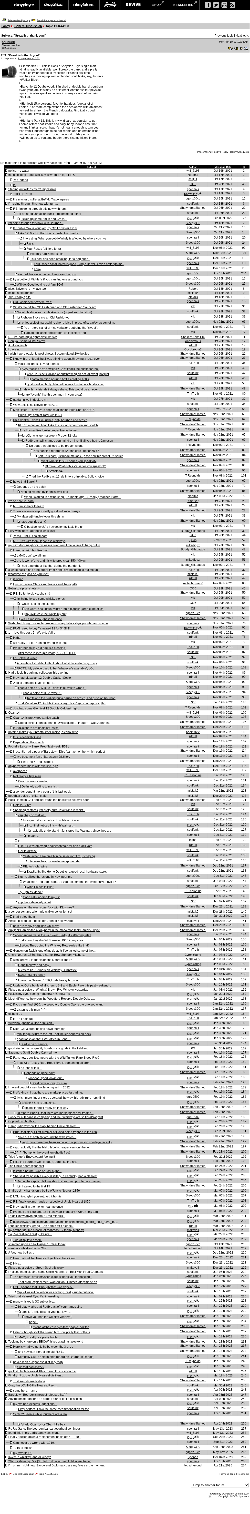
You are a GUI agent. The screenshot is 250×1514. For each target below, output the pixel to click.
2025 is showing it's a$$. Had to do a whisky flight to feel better (49, 1461)
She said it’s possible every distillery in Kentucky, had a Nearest (55, 1176)
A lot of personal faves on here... (34, 683)
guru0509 (193, 1096)
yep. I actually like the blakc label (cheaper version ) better (51, 1147)
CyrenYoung (193, 954)
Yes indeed (20, 180)
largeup (110, 5)
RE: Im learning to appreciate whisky (32, 337)
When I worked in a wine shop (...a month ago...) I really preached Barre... (72, 497)
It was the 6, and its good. (37, 762)
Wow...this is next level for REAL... (35, 405)
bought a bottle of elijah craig (27, 795)
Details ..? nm (22, 805)
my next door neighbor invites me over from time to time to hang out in (54, 545)
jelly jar (18, 579)
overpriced (20, 771)
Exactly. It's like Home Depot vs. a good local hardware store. (67, 871)
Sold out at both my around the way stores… (47, 1137)
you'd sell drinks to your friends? (39, 364)
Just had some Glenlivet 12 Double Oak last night (45, 708)
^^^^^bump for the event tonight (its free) (43, 1152)
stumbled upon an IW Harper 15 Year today (36, 1244)
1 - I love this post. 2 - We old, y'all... (31, 632)
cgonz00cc (193, 198)
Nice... (17, 1263)
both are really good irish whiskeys (36, 926)
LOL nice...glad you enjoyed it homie (37, 1196)
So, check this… (31, 1068)
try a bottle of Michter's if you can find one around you (48, 279)
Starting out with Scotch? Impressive (32, 189)
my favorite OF (22, 1453)
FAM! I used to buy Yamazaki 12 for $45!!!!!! (41, 628)
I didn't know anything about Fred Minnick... (36, 1216)
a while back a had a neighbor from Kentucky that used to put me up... (54, 570)
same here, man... (25, 1390)
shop (156, 5)
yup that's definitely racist (34, 902)
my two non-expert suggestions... (35, 1404)
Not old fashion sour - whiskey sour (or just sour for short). (55, 312)
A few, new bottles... (21, 1252)
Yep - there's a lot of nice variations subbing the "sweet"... (61, 327)
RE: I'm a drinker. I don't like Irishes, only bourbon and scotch (58, 425)
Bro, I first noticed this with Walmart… (51, 825)
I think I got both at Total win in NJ (40, 415)
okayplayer (24, 5)
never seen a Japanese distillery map (38, 1362)
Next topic (242, 35)
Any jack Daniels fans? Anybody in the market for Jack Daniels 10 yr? (54, 930)
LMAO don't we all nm (31, 555)
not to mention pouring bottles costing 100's (60, 379)
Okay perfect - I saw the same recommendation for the (53, 1409)
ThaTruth (193, 363)
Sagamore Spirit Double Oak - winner (33, 1052)
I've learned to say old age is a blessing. (39, 648)
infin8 (193, 840)
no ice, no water (18, 170)
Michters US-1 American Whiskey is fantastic (47, 970)
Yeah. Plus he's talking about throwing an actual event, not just (68, 374)
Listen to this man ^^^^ (32, 1009)
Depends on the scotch (28, 742)
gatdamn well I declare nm (30, 399)
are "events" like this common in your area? (54, 394)
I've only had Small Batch (46, 254)
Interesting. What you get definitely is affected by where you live (64, 238)
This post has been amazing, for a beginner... (60, 259)
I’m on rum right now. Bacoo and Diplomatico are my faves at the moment (56, 1465)
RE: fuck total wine (35, 866)
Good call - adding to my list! (41, 897)
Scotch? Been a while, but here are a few (40, 1414)
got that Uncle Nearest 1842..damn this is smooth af (42, 1371)
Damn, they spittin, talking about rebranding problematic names (59, 1181)
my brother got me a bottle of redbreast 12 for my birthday (46, 1230)
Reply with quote (239, 151)
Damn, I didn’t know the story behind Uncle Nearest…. (44, 1126)
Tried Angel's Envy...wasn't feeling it (31, 1156)
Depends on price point (39, 1073)
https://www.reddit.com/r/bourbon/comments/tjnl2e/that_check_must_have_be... (65, 1222)
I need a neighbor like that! (30, 550)
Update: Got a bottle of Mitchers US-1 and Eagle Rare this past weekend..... (62, 985)
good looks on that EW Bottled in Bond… (44, 1039)
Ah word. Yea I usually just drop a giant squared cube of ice (64, 609)
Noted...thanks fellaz (31, 975)
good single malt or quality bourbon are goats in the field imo (48, 1048)
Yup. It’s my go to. (19, 297)
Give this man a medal (33, 781)
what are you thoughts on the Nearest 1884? (42, 960)
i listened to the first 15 (35, 1186)
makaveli (193, 921)
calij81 (192, 179)
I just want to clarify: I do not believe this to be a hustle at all (65, 384)
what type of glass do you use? (28, 574)
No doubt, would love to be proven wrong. (56, 446)
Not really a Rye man (27, 776)
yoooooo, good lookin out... (46, 1078)
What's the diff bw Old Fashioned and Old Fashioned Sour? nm (54, 307)
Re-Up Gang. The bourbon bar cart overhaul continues (44, 1428)
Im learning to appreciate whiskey (26, 163)
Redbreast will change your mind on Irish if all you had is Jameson (69, 440)
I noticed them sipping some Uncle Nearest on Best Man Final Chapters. (56, 1272)
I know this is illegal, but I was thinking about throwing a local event (57, 358)
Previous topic (224, 35)
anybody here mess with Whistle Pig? (33, 766)
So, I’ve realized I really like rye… (30, 1234)
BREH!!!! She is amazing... (39, 1103)
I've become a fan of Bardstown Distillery (43, 756)
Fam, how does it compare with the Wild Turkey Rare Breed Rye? (56, 1057)
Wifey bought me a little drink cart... (31, 1023)
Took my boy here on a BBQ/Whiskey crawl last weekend (45, 1341)
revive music (133, 5)
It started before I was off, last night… (37, 1171)
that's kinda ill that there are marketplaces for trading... (48, 1092)
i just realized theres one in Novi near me (45, 876)
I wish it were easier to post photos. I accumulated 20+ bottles (48, 353)
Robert (193, 288)
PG (193, 1048)
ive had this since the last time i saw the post (47, 274)
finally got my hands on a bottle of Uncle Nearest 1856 (44, 1190)
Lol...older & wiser (25, 658)
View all (55, 163)
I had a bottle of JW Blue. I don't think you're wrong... (52, 688)
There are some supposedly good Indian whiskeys (46, 511)
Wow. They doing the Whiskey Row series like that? (56, 945)
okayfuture (84, 5)
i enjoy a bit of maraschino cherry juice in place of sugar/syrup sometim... (68, 322)
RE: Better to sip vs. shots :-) (31, 593)
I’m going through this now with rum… (33, 203)
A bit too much (17, 345)
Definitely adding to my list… (40, 786)
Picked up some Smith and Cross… (44, 219)
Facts (30, 243)
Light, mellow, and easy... (34, 965)
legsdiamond (193, 1248)
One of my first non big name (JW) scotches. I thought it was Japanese (64, 723)
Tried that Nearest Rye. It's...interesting (33, 1296)
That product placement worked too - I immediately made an (57, 1282)
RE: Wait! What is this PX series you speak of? (75, 466)
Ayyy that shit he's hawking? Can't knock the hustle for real (60, 369)
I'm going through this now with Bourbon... (35, 223)
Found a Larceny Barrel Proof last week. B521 (38, 746)
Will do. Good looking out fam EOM (40, 284)
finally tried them (24, 916)
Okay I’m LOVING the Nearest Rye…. (32, 1385)
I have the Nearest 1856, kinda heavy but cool (48, 980)
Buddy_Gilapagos (193, 531)
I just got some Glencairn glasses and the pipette (45, 584)
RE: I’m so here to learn (28, 506)
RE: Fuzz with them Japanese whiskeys (39, 541)
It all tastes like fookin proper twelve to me (49, 430)
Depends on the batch (31, 486)
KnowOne (190, 194)
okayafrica (54, 5)
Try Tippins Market (30, 892)
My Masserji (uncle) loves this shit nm (41, 516)
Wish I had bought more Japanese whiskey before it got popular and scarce (58, 623)
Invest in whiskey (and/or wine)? (29, 1457)
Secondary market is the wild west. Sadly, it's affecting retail (52, 935)
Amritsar (193, 501)
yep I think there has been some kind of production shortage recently (67, 1142)
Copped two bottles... (22, 1121)
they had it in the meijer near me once (38, 1206)
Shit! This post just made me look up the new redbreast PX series (80, 456)
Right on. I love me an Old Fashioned (45, 317)
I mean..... (33, 835)
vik (193, 306)
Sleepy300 (193, 223)
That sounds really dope (29, 1381)
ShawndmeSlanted (193, 207)
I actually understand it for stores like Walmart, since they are (71, 830)
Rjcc (191, 1206)
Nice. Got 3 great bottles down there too (39, 1029)
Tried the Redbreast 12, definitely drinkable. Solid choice (66, 476)
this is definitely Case (27, 737)
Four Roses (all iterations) (44, 248)
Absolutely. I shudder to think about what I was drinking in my (57, 663)
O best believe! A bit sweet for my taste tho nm (54, 526)
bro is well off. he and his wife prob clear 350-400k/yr (51, 560)
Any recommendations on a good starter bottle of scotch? (45, 1399)
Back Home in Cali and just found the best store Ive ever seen (49, 800)
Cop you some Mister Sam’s (26, 341)
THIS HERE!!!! (22, 194)
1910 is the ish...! (24, 1448)
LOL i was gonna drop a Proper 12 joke (51, 435)
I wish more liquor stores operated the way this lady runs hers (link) (61, 1097)
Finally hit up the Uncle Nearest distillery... (35, 1375)
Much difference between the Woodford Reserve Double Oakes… (51, 998)
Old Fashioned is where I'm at (32, 302)
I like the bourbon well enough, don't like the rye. (45, 1162)
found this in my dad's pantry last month (34, 1432)
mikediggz (193, 545)
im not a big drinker (21, 293)
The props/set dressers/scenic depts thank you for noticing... (52, 1277)
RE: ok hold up (23, 1019)
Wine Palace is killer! (40, 887)
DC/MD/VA (56, 471)
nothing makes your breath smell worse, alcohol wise (43, 732)
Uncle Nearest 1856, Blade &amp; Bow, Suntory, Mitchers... (47, 954)
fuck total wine (27, 851)
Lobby (5, 26)
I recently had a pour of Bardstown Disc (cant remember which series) (59, 751)
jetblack (193, 297)
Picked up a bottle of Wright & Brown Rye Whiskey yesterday (48, 989)
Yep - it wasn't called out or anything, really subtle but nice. (55, 1292)
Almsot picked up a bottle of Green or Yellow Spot (40, 921)
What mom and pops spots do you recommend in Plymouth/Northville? (69, 882)
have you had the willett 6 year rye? (48, 1317)
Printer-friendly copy (19, 20)
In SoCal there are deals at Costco (36, 728)
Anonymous (193, 341)
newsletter (183, 5)
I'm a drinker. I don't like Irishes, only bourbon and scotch (50, 420)
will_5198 (193, 170)
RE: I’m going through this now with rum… (41, 208)
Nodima (193, 175)
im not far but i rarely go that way (46, 1108)
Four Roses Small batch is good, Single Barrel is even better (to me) (79, 264)
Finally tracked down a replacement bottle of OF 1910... (44, 1437)
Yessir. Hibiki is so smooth (30, 536)
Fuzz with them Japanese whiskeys (31, 531)
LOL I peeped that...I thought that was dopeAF (43, 1287)
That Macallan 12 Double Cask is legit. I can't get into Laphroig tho (61, 703)
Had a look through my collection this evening (38, 672)
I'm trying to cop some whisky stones (41, 598)
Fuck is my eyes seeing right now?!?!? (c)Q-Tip (39, 994)
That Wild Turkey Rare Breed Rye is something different (53, 1063)
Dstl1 (190, 218)
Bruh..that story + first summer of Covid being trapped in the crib (55, 1132)
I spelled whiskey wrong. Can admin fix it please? (40, 1226)
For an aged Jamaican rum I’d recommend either (49, 214)
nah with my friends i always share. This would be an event (60, 389)
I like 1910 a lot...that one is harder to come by (48, 233)
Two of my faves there (27, 1240)
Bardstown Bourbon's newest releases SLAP (37, 1394)
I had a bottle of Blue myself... (42, 693)
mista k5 (193, 293)
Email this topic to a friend (51, 20)
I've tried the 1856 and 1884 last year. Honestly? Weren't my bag (55, 1212)
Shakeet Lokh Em (193, 337)
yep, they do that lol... (32, 815)
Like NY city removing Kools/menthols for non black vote (55, 846)
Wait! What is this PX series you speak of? (68, 461)
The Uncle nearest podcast (26, 1166)
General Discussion (28, 26)
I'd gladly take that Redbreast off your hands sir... (50, 1306)
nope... (33, 1322)
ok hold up (15, 1014)
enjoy (37, 269)
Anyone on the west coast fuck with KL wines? (43, 907)
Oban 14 (14, 712)
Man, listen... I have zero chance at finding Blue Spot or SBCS (53, 410)
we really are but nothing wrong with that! (40, 643)
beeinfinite (193, 732)
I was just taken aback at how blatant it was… (53, 820)
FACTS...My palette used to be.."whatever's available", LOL (55, 668)
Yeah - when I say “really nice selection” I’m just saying (59, 856)
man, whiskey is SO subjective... (34, 1301)
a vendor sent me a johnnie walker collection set (40, 911)
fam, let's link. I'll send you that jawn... (46, 1312)
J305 (193, 184)
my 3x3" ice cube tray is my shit (45, 614)
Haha (17, 637)
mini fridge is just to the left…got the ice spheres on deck (54, 1034)
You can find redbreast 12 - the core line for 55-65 (66, 451)
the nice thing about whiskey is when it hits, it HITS (41, 175)
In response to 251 (29, 58)
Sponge (193, 1457)
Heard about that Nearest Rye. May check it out (44, 1258)
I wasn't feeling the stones (37, 604)
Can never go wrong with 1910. (34, 1442)
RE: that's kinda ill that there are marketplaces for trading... (55, 1113)
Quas (193, 540)
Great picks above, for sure (49, 1083)
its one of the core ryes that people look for (61, 1327)
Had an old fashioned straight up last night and (55, 333)
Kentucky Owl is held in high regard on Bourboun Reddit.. (56, 1357)
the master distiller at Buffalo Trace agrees (41, 199)
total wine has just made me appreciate (54, 861)
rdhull (67, 163)
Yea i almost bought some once (41, 619)
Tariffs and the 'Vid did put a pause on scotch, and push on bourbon (71, 698)
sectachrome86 (193, 583)
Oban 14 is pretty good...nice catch (36, 717)
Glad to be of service (34, 1044)
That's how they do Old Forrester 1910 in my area (50, 940)
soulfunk (8, 42)
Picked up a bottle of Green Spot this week (36, 1267)
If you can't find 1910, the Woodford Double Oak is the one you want (58, 1004)
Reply (225, 151)
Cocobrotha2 (193, 349)
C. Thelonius (193, 775)
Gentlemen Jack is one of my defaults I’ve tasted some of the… (54, 950)
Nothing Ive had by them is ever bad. (45, 492)
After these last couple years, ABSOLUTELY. (47, 653)
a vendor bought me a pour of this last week (42, 791)
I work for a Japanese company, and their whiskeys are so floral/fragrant (55, 1117)
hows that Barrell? (25, 481)
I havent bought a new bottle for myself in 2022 (39, 1087)
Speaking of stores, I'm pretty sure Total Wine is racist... (49, 810)
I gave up (14, 349)
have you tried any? (34, 521)
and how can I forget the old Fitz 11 (41, 1352)
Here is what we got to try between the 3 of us (43, 1346)
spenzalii (193, 189)
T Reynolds (192, 419)
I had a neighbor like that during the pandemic (51, 566)
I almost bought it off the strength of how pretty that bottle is (51, 1332)
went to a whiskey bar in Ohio (27, 1248)
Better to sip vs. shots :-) (24, 588)
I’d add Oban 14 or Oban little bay (43, 1424)
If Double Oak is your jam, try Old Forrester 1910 (45, 228)
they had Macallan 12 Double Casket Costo (42, 677)
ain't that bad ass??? (30, 1367)
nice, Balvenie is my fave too (27, 288)
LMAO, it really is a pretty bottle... (38, 1337)
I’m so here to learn (21, 501)
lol (14, 185)
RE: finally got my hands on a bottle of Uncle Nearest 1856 (51, 1201)
